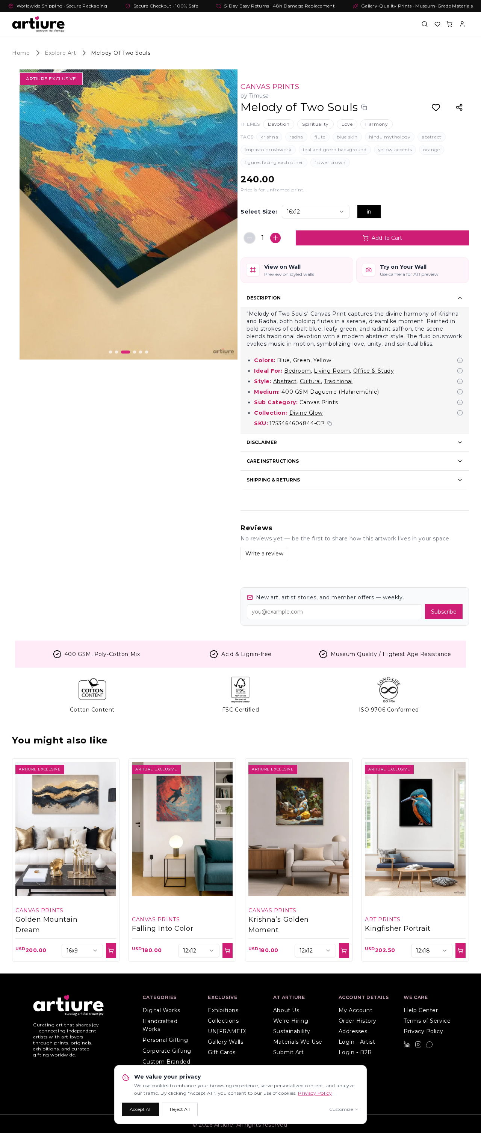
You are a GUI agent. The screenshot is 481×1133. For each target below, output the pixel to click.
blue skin (347, 137)
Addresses (353, 1031)
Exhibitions (223, 1010)
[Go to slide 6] (146, 352)
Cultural (310, 381)
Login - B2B (355, 1052)
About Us (286, 1010)
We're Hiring (291, 1020)
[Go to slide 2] (116, 352)
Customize (341, 1109)
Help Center (421, 1010)
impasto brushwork (268, 149)
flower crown (330, 162)
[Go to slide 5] (140, 352)
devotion (278, 124)
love (347, 124)
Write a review (264, 553)
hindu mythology (389, 137)
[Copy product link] (364, 107)
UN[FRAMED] (227, 1031)
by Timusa (254, 95)
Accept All (140, 1109)
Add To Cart (387, 238)
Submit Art (288, 1052)
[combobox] (315, 211)
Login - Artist (357, 1041)
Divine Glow (306, 412)
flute (320, 137)
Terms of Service (427, 1020)
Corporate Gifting (166, 1050)
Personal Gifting (165, 1040)
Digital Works (161, 1010)
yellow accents (395, 149)
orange (431, 149)
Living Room (332, 370)
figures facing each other (274, 162)
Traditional (338, 381)
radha (296, 137)
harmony (376, 124)
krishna (269, 137)
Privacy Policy (423, 1031)
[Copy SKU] (329, 423)
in (369, 211)
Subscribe (444, 611)
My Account (356, 1010)
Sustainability (291, 1031)
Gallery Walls (225, 1041)
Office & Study (373, 370)
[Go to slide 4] (134, 352)
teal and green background (335, 149)
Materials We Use (297, 1041)
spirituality (315, 124)
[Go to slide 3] (125, 352)
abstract (431, 137)
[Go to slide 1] (110, 352)
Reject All (180, 1109)
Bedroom (297, 370)
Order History (358, 1020)
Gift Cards (222, 1052)
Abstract (284, 381)
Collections (223, 1020)
